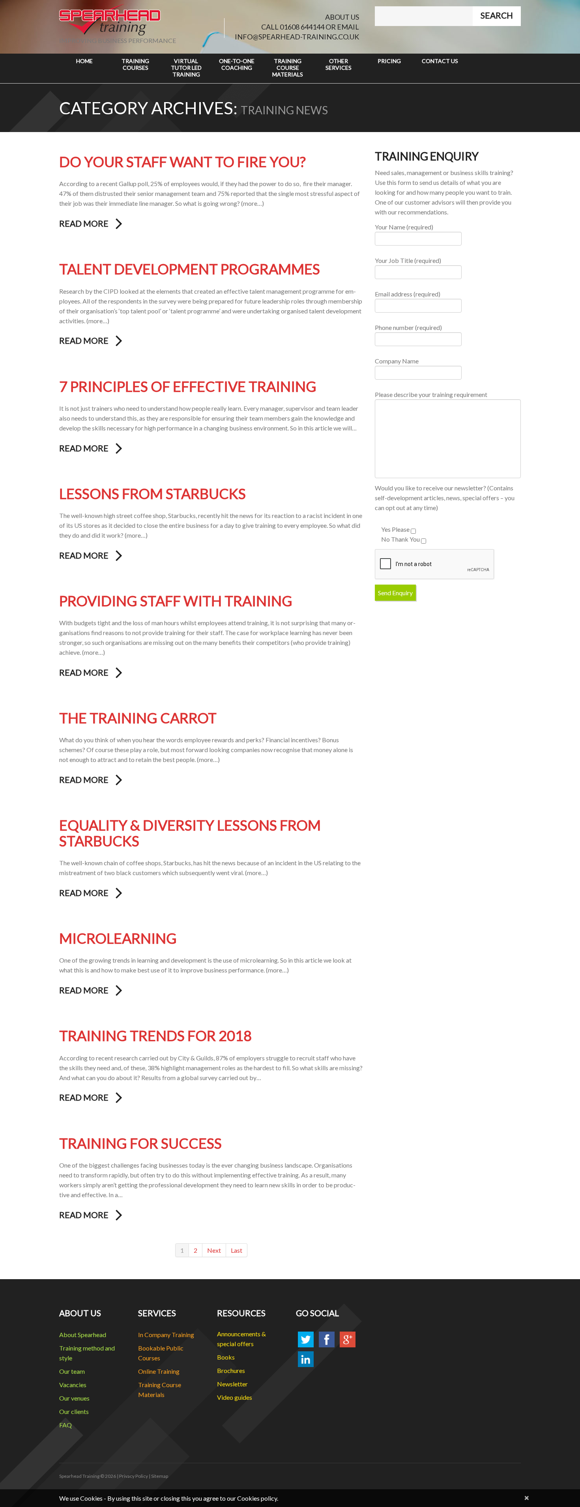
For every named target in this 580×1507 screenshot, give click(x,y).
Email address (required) (407, 294)
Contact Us (440, 61)
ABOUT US (342, 17)
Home (84, 61)
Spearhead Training (79, 1476)
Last (236, 1250)
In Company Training (166, 1334)
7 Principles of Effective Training (187, 386)
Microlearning (118, 938)
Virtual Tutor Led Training (186, 68)
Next (214, 1250)
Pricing (389, 61)
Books (226, 1357)
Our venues (74, 1398)
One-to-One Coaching (236, 64)
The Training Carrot (138, 717)
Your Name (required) (404, 227)
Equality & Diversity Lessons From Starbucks (190, 832)
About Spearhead (82, 1334)
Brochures (231, 1370)
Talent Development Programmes (189, 269)
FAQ (65, 1425)
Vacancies (72, 1384)
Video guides (234, 1397)
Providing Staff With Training (175, 600)
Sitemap (159, 1476)
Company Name (397, 361)
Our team (72, 1371)
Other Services (339, 64)
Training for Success (140, 1143)
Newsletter (232, 1384)
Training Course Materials (287, 68)
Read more (84, 223)
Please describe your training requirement (431, 394)
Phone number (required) (408, 327)
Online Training (159, 1371)
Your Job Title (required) (408, 260)
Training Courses (135, 64)
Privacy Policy (133, 1476)
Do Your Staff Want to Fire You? (182, 161)
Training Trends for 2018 (155, 1035)
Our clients (74, 1411)
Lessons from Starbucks (152, 493)
